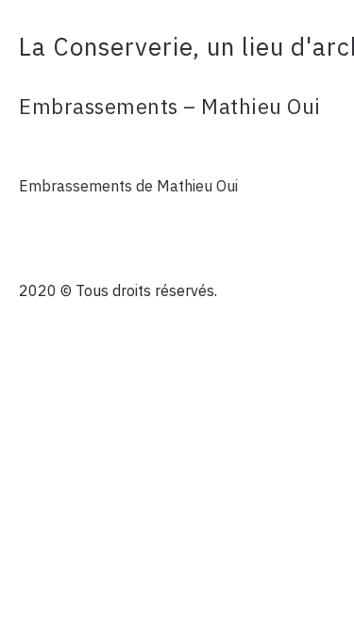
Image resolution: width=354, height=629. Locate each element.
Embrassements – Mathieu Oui (170, 106)
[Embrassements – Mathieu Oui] (177, 147)
